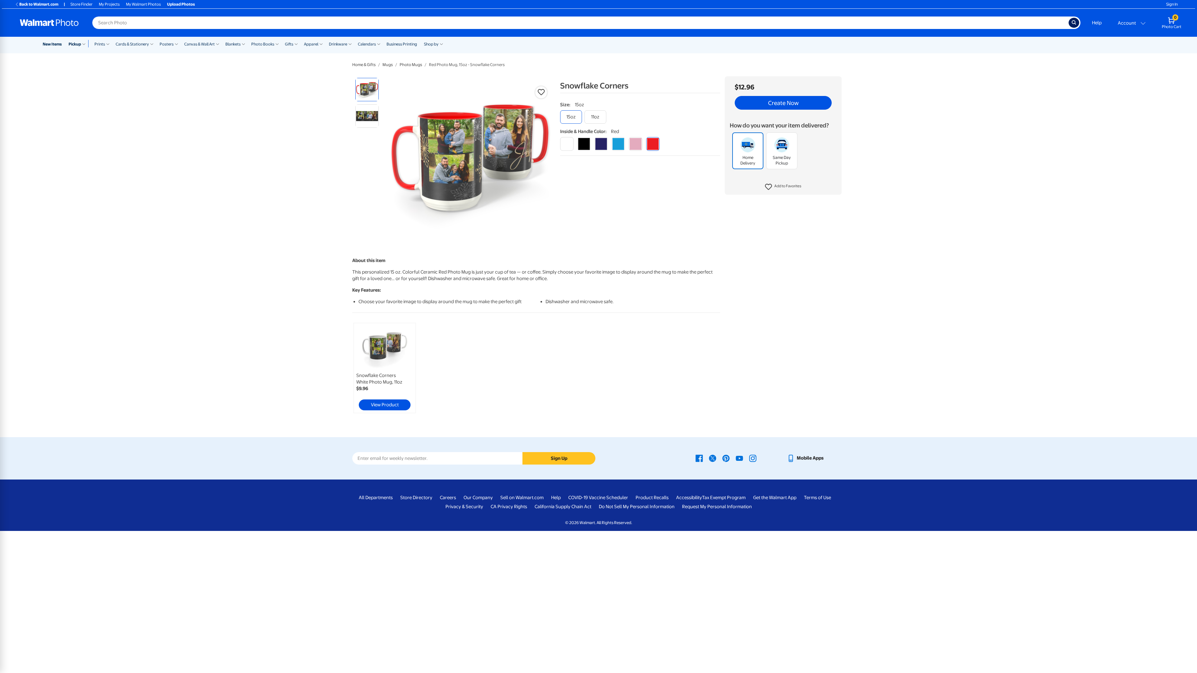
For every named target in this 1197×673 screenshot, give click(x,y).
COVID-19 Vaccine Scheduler (598, 497)
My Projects (109, 4)
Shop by (431, 44)
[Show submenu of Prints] (108, 43)
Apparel (311, 44)
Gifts (289, 44)
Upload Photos (181, 4)
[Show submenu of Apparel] (321, 43)
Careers (448, 497)
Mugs (387, 64)
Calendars (367, 44)
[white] (567, 143)
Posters (167, 44)
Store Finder (81, 4)
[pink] (635, 143)
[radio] (367, 89)
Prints (99, 44)
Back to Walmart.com (38, 4)
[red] (653, 143)
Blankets (233, 44)
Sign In (1172, 4)
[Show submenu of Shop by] (441, 43)
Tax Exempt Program (724, 497)
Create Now (783, 102)
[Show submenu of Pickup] (85, 43)
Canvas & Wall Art (199, 44)
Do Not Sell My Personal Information (637, 506)
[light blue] (618, 143)
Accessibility (689, 497)
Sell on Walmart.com (522, 497)
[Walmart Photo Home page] (49, 22)
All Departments (376, 497)
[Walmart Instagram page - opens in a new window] (753, 458)
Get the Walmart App (774, 497)
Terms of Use (817, 497)
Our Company (478, 497)
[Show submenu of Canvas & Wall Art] (217, 43)
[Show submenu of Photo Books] (277, 43)
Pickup (75, 44)
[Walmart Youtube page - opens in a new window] (739, 458)
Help (1097, 23)
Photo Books (262, 44)
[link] (385, 368)
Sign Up (559, 458)
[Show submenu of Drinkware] (350, 43)
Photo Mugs (411, 64)
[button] (783, 187)
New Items (52, 44)
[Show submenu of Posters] (176, 43)
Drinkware (338, 44)
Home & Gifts (364, 64)
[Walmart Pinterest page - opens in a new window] (726, 458)
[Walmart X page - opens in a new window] (712, 458)
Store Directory (416, 497)
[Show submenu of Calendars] (379, 43)
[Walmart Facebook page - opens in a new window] (699, 458)
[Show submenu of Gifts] (296, 43)
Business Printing (402, 44)
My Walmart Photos (143, 4)
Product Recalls (652, 497)
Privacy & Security (464, 506)
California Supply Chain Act (563, 506)
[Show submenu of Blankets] (243, 43)
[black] (584, 143)
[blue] (601, 143)
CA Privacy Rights (509, 506)
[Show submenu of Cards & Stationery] (152, 43)
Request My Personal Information (717, 506)
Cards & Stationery (132, 44)
